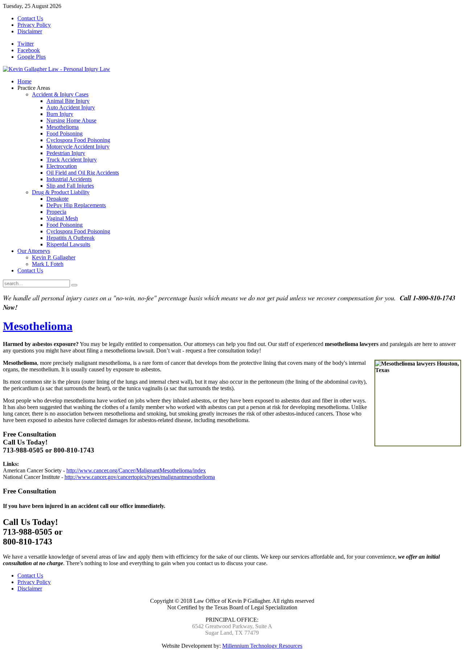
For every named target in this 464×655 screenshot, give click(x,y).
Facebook (28, 50)
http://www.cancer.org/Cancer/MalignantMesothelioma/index (136, 470)
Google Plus (31, 57)
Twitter (25, 44)
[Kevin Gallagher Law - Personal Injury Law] (56, 69)
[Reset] (74, 285)
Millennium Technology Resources (262, 646)
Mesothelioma (37, 326)
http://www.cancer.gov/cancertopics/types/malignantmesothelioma (140, 477)
